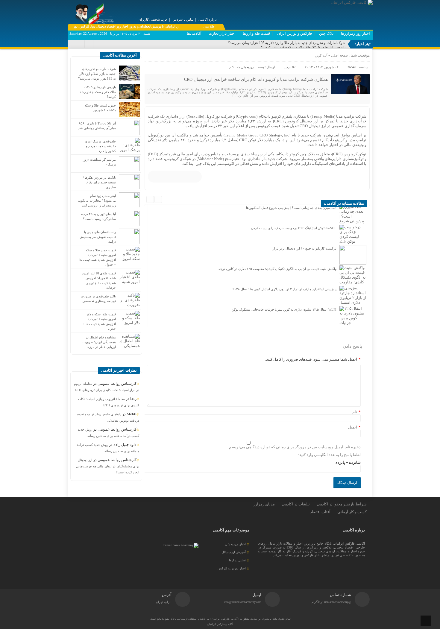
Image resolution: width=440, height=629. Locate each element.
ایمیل (352, 427)
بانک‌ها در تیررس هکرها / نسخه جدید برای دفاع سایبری (99, 182)
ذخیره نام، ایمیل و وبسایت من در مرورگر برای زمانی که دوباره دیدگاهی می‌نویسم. (294, 447)
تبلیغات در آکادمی (296, 504)
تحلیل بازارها (237, 560)
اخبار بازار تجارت (222, 33)
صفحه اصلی (339, 55)
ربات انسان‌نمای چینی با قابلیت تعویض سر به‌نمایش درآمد (98, 236)
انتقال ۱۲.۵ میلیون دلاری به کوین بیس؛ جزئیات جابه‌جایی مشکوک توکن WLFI (284, 309)
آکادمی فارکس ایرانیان (220, 624)
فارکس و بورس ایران (294, 33)
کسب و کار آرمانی (352, 512)
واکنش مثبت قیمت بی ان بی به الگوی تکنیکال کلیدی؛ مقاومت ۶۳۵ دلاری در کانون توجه (277, 269)
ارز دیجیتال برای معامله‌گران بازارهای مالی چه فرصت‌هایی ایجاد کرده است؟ (107, 466)
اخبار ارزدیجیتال (235, 544)
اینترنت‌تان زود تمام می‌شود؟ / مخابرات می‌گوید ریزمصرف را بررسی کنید (97, 200)
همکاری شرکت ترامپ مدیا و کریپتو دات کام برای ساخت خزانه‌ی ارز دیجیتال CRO (256, 79)
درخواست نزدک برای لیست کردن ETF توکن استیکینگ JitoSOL (293, 228)
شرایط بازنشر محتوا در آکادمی (342, 504)
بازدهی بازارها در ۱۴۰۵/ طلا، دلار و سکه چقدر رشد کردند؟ (303, 47)
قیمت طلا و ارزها (256, 33)
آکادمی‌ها (194, 33)
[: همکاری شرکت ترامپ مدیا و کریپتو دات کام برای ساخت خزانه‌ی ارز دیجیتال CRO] (150, 57)
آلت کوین (321, 55)
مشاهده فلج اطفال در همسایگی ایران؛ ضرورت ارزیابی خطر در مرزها (99, 342)
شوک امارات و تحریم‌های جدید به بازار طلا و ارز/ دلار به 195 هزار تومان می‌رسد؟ (286, 43)
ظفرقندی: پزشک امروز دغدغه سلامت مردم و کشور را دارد (100, 146)
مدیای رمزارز (264, 504)
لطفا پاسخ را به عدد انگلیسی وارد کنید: (329, 454)
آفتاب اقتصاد (320, 512)
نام (354, 412)
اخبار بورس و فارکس (232, 568)
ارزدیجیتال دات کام (241, 67)
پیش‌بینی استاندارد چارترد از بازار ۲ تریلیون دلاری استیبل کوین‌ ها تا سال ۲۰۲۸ (284, 289)
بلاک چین (326, 33)
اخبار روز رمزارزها (355, 33)
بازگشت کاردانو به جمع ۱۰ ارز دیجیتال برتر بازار (304, 248)
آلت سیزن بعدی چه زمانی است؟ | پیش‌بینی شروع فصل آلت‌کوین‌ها (291, 207)
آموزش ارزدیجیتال (233, 552)
